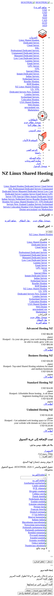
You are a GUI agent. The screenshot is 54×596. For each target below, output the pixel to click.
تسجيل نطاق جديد (42, 220)
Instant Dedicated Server (28, 74)
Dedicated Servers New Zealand (25, 92)
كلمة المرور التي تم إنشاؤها (40, 584)
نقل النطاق (25, 220)
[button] (48, 451)
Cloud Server (33, 45)
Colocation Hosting (30, 99)
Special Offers (33, 71)
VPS (37, 68)
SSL (37, 48)
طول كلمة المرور (44, 578)
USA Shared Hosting (30, 102)
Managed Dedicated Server (27, 55)
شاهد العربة (11, 220)
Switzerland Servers (30, 97)
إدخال (49, 562)
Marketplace (34, 110)
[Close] (52, 434)
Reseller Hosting (32, 81)
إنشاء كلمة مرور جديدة (43, 590)
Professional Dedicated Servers (25, 50)
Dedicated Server (31, 43)
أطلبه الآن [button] (48, 350)
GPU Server (34, 66)
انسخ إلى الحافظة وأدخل (28, 593)
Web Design (34, 105)
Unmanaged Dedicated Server (26, 53)
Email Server (33, 63)
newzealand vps (32, 107)
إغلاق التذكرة (39, 562)
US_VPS (35, 89)
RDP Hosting (33, 84)
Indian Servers (33, 76)
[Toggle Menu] (52, 3)
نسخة (28, 590)
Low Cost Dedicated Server (27, 58)
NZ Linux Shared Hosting (27, 86)
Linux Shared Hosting (29, 40)
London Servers (32, 94)
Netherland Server (31, 79)
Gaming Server (32, 61)
